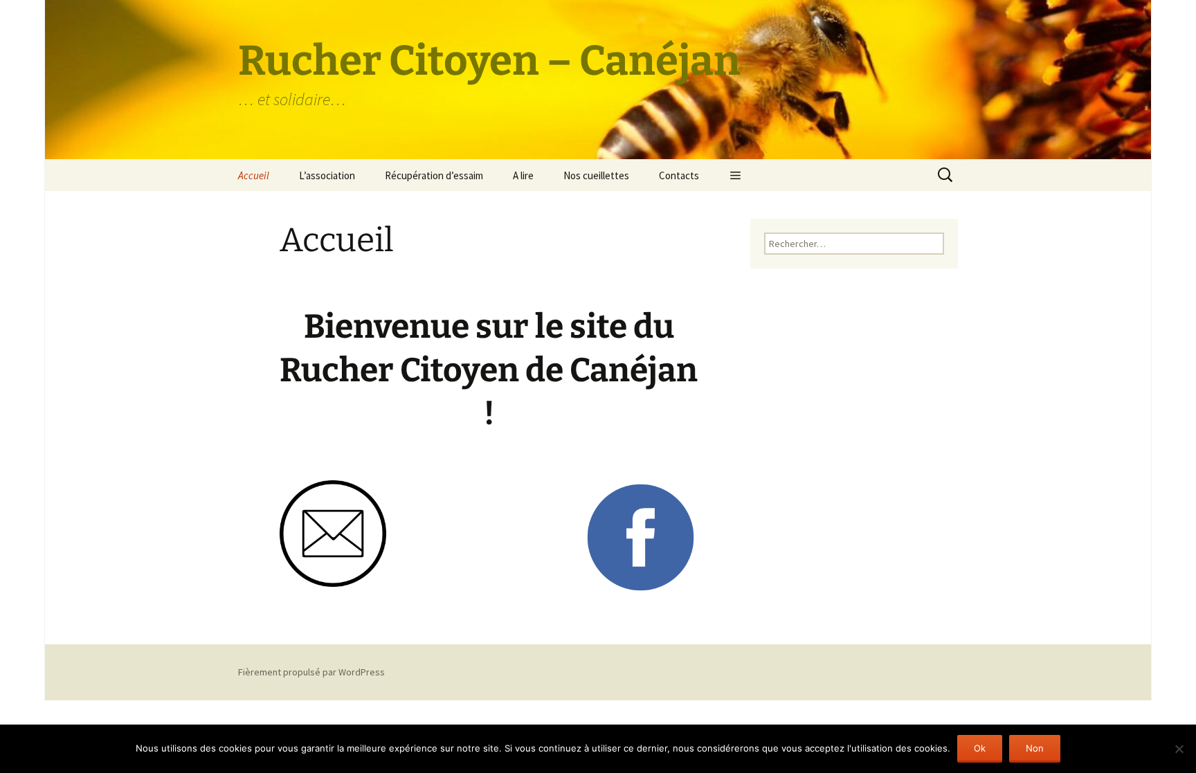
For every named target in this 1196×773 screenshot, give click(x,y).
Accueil (253, 175)
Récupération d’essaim (434, 175)
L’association (327, 175)
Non (1035, 748)
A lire (523, 175)
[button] (735, 175)
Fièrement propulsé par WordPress (311, 672)
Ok (980, 748)
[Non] (1179, 749)
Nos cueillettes (596, 175)
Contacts (679, 175)
